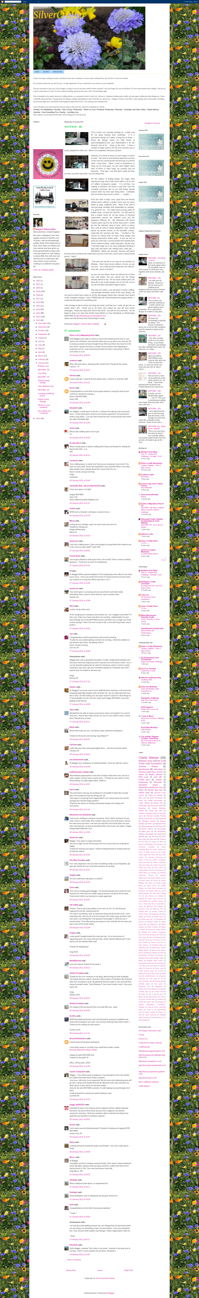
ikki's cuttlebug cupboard (149, 1082)
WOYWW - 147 (154, 336)
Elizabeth (74, 408)
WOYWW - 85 (43, 377)
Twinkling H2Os (144, 947)
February (42, 359)
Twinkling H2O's (157, 945)
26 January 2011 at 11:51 (80, 383)
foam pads (153, 979)
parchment (144, 769)
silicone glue (143, 836)
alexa (72, 710)
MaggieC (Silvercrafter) (46, 229)
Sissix (150, 824)
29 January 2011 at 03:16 (80, 1010)
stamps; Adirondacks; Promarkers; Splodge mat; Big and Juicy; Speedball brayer (152, 1007)
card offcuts (143, 966)
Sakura (150, 929)
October (41, 331)
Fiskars (150, 883)
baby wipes (160, 958)
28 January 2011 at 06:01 (80, 739)
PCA (161, 909)
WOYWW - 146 (154, 373)
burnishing (160, 963)
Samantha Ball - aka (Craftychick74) (85, 486)
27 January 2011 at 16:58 (80, 651)
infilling (141, 989)
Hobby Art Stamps (155, 795)
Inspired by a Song (148, 671)
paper (143, 994)
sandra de (74, 588)
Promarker (159, 919)
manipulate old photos (147, 806)
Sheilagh (73, 1180)
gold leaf (157, 981)
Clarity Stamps (149, 757)
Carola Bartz (75, 556)
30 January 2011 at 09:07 (80, 1119)
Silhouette (158, 782)
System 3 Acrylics (154, 940)
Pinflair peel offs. (147, 919)
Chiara (141, 1035)
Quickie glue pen (155, 790)
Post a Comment (74, 1260)
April (40, 352)
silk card (155, 836)
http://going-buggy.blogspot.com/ (152, 1051)
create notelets (144, 803)
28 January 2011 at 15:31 (80, 870)
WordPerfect (143, 955)
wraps (147, 1017)
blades (141, 960)
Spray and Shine (157, 935)
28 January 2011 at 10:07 (80, 784)
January (41, 363)
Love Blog (42, 373)
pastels (151, 834)
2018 (38, 295)
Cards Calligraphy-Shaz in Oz (152, 504)
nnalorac (73, 360)
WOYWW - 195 (154, 316)
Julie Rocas (149, 896)
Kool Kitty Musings (149, 727)
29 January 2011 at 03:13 (80, 968)
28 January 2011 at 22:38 (80, 928)
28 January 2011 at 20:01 (80, 900)
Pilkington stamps (149, 821)
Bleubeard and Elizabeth (80, 815)
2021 (38, 284)
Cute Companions (158, 870)
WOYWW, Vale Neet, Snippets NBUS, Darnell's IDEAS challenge (152, 510)
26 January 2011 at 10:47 (80, 370)
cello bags (153, 966)
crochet (160, 971)
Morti (72, 606)
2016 (38, 302)
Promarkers (156, 763)
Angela (73, 933)
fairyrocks (74, 837)
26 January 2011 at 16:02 (80, 438)
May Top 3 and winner (149, 700)
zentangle (144, 1020)
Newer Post (71, 1270)
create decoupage (155, 800)
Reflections (154, 924)
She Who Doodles (77, 860)
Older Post (128, 1270)
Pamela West (143, 911)
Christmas (160, 844)
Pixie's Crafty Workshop (151, 463)
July (40, 341)
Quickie (141, 922)
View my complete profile (43, 270)
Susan (72, 1125)
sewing (141, 1002)
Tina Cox (145, 595)
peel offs (158, 777)
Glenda (73, 375)
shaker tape (150, 1002)
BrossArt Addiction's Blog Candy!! (83, 1050)
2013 (38, 313)
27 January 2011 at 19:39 (80, 704)
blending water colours (155, 960)
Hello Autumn (146, 729)
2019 (38, 291)
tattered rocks (147, 534)
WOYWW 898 (146, 488)
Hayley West (153, 891)
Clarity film (154, 855)
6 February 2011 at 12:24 (80, 1254)
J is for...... (145, 543)
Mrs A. (72, 1157)
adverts (160, 955)
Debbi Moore (143, 873)
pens (161, 994)
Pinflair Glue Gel (160, 917)
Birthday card (43, 366)
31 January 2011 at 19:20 (80, 1217)
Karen (72, 388)
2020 (38, 288)
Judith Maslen (144, 1086)
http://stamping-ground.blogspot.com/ (90, 316)
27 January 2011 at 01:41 (80, 565)
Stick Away (142, 937)
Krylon (141, 774)
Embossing (143, 782)
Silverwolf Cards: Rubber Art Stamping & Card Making (152, 521)
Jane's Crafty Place (149, 541)
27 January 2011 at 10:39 (80, 583)
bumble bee (150, 963)
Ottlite (155, 909)
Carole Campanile (77, 1072)
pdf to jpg (152, 994)
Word (162, 953)
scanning (160, 999)
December (42, 323)
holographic (158, 986)
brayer (160, 826)
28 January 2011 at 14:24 (80, 855)
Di (70, 571)
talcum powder (150, 1012)
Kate (72, 1205)
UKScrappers (147, 707)
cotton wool (159, 968)
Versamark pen (149, 826)
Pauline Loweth (157, 911)
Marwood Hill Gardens (155, 906)
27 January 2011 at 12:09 (80, 601)
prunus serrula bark (147, 999)
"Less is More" (147, 716)
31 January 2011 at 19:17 (80, 1187)
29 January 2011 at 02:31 (80, 955)
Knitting (141, 898)
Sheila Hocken (161, 929)
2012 (38, 317)
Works (152, 955)
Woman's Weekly (151, 953)
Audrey (154, 842)
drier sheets (155, 973)
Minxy (72, 521)
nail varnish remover (158, 991)
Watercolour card (157, 947)
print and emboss (160, 997)
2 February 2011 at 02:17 (80, 1239)
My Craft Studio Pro (148, 818)
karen (72, 789)
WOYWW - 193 (154, 353)
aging (140, 958)
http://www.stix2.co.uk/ (148, 1078)
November (42, 327)
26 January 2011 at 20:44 (80, 480)
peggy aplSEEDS (77, 1105)
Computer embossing (155, 857)
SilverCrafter (59, 15)
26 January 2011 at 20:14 (80, 455)
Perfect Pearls (143, 914)
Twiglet (73, 875)
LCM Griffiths (143, 901)
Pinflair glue (144, 780)
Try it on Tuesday (148, 669)
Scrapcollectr (75, 443)
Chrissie (73, 745)
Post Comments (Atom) (105, 1278)
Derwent (154, 873)
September (43, 334)
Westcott (155, 950)
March (41, 356)
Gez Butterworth (77, 760)
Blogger (111, 1293)
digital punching (144, 973)
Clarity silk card (155, 811)
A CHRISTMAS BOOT (149, 554)
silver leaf (153, 839)
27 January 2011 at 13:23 (80, 628)
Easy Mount (145, 880)
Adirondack (158, 769)
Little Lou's (154, 904)
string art (150, 1010)
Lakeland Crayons (157, 901)
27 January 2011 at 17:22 (80, 682)
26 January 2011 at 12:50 (80, 423)
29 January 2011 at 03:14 (80, 998)
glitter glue (146, 831)
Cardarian (74, 461)
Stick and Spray (154, 937)
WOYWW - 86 (43, 370)
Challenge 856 (146, 680)
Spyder (73, 687)
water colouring (150, 1015)
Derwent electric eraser (158, 878)
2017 (38, 299)
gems (140, 981)
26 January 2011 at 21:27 (80, 503)
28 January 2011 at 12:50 (80, 832)
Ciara (72, 887)
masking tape (143, 991)
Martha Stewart (155, 774)
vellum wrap (144, 793)
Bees (161, 842)
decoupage (162, 829)
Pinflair (148, 917)
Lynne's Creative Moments (148, 551)
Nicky (72, 1142)
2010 (38, 419)
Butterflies (150, 844)
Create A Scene (158, 865)
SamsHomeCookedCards (152, 628)
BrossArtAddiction (78, 1039)
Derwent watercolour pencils (151, 772)
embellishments (150, 976)
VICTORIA (74, 905)
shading (160, 834)
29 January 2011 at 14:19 (80, 1099)
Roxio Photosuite (156, 798)
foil (162, 979)
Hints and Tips (57, 72)
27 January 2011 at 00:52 (80, 551)
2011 (38, 320)
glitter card (148, 981)
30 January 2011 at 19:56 (80, 1152)
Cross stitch (158, 867)
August (41, 338)
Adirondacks (144, 787)
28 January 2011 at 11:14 (80, 809)
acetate (159, 780)
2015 (38, 306)
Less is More (143, 904)
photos (141, 997)
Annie (72, 428)
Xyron (141, 800)
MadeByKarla (75, 961)
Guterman (142, 891)
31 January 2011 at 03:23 (80, 1175)
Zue (71, 634)
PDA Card (143, 777)
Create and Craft (145, 867)
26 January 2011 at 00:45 (80, 355)
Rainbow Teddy (152, 922)
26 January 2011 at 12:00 (80, 403)
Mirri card (142, 798)
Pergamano (155, 914)
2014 (38, 309)
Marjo (72, 727)
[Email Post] (105, 324)
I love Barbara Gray (46, 386)
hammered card (144, 986)
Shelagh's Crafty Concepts (148, 583)
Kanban (160, 896)
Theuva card (155, 942)
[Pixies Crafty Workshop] (152, 247)
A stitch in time (147, 475)
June (40, 345)
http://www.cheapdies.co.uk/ (150, 1061)
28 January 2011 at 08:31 (80, 754)
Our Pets (46, 72)
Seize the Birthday (149, 687)
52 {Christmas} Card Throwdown (150, 658)
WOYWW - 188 (154, 391)
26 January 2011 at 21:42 (80, 516)
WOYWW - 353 (154, 409)
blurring (141, 963)
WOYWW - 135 (154, 278)
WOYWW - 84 (43, 390)
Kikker (143, 497)
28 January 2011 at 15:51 (80, 882)
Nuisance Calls (144, 909)
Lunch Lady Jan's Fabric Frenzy (152, 485)
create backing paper (146, 971)
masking (161, 989)
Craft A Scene (144, 860)
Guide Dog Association (155, 888)
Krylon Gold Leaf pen (155, 898)
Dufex (141, 790)
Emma (155, 880)
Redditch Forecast (152, 123)
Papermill (162, 818)
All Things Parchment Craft (150, 1031)
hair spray (158, 984)
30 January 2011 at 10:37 (80, 1137)
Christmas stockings (147, 847)
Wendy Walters (144, 950)
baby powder (149, 958)
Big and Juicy (157, 787)
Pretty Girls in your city (149, 709)
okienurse (74, 541)
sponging (160, 1002)
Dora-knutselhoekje (149, 495)
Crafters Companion (146, 813)
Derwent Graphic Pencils (156, 816)
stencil (160, 806)
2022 (38, 281)
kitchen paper (150, 989)
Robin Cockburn (152, 927)
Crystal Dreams (144, 870)
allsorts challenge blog (151, 678)
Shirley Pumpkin (77, 973)
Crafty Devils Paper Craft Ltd (150, 1043)
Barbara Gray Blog (149, 452)
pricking (148, 997)
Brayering (142, 808)
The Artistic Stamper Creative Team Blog (150, 737)
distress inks (158, 803)
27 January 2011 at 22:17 (80, 722)
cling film (149, 968)
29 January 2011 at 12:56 (80, 1066)
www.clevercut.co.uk (159, 1017)
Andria (72, 508)
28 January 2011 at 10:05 (80, 767)
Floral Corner (151, 886)
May (40, 349)
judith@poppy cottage (79, 772)
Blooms (141, 844)
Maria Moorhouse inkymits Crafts (148, 616)
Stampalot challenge (150, 698)
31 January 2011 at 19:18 (80, 1199)
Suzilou (73, 1016)
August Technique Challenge (151, 662)
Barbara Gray (145, 761)
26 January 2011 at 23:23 (80, 536)
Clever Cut (143, 1039)
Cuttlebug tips (144, 1047)
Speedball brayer (148, 785)
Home (37, 72)
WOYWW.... (145, 477)
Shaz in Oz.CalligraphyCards (82, 335)
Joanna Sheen (148, 766)
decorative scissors (146, 829)
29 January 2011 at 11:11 (80, 1033)
